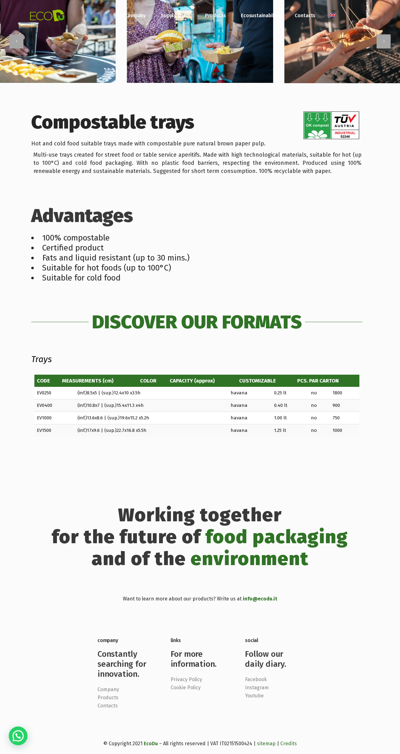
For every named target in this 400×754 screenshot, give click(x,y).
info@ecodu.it (260, 599)
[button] (18, 735)
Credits (288, 743)
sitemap (266, 743)
